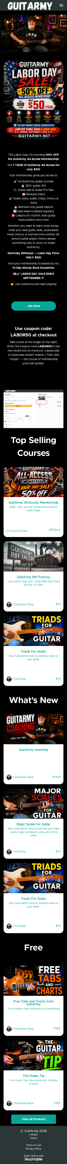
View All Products (34, 1119)
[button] (61, 5)
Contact (33, 1134)
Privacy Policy (33, 1149)
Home (33, 1138)
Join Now (33, 306)
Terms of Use (33, 1145)
